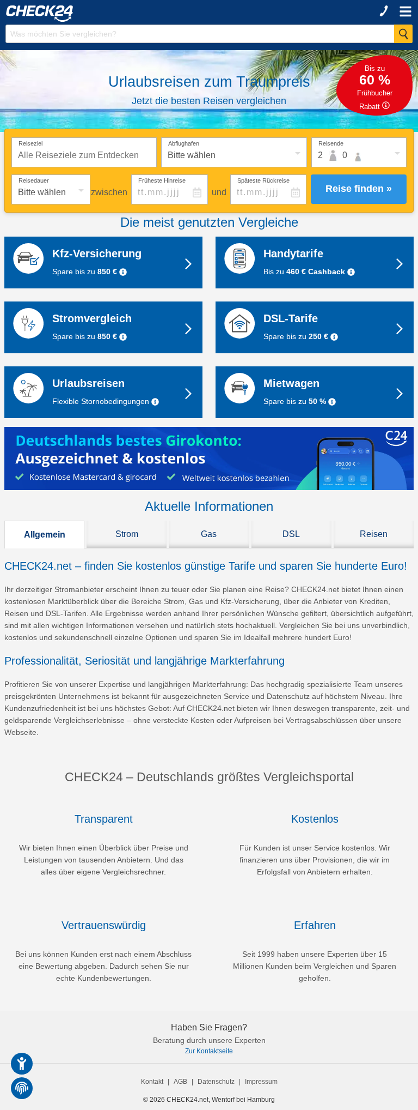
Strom (126, 534)
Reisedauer (34, 180)
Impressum (261, 1081)
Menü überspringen (226, 19)
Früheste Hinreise (162, 180)
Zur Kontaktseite (209, 1051)
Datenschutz (216, 1081)
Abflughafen (183, 143)
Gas (209, 534)
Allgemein (44, 534)
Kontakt (152, 1081)
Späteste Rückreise (263, 180)
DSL (291, 534)
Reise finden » (358, 188)
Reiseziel (30, 143)
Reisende (330, 143)
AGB (180, 1081)
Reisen (374, 534)
